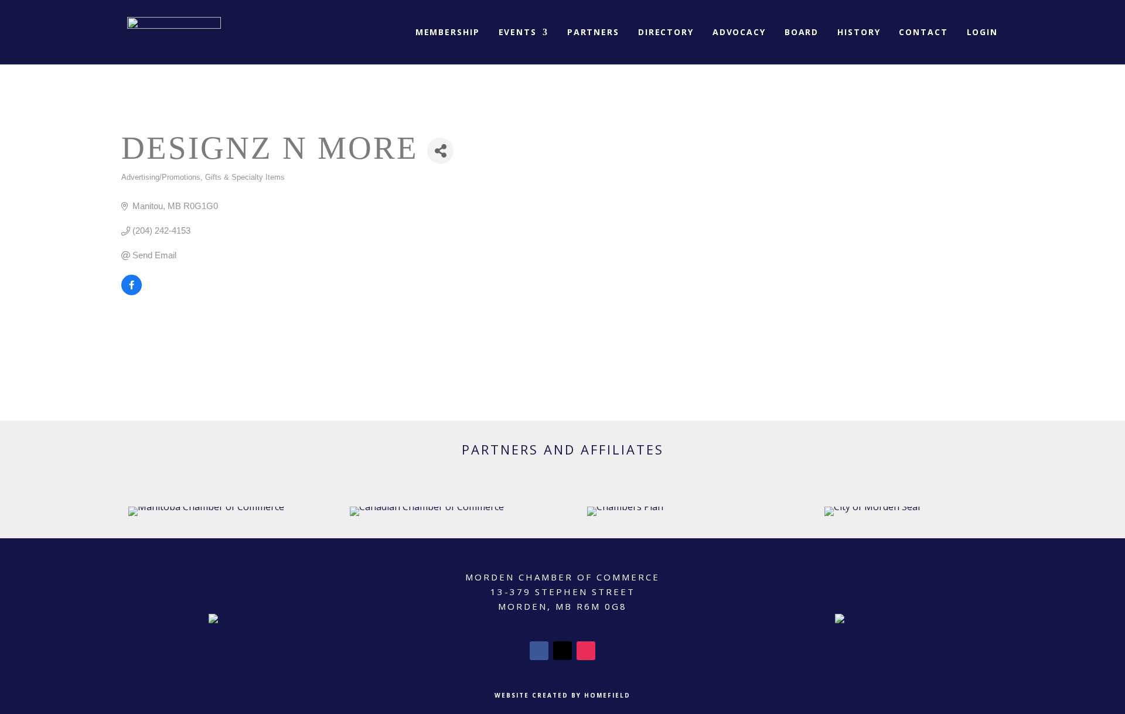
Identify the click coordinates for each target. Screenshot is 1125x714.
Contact (923, 31)
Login (982, 31)
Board (802, 31)
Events (518, 31)
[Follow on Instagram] (586, 650)
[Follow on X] (562, 650)
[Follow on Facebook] (539, 650)
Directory (666, 31)
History (858, 31)
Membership (447, 31)
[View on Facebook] (131, 292)
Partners (593, 31)
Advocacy (739, 31)
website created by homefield (562, 695)
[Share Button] (440, 151)
